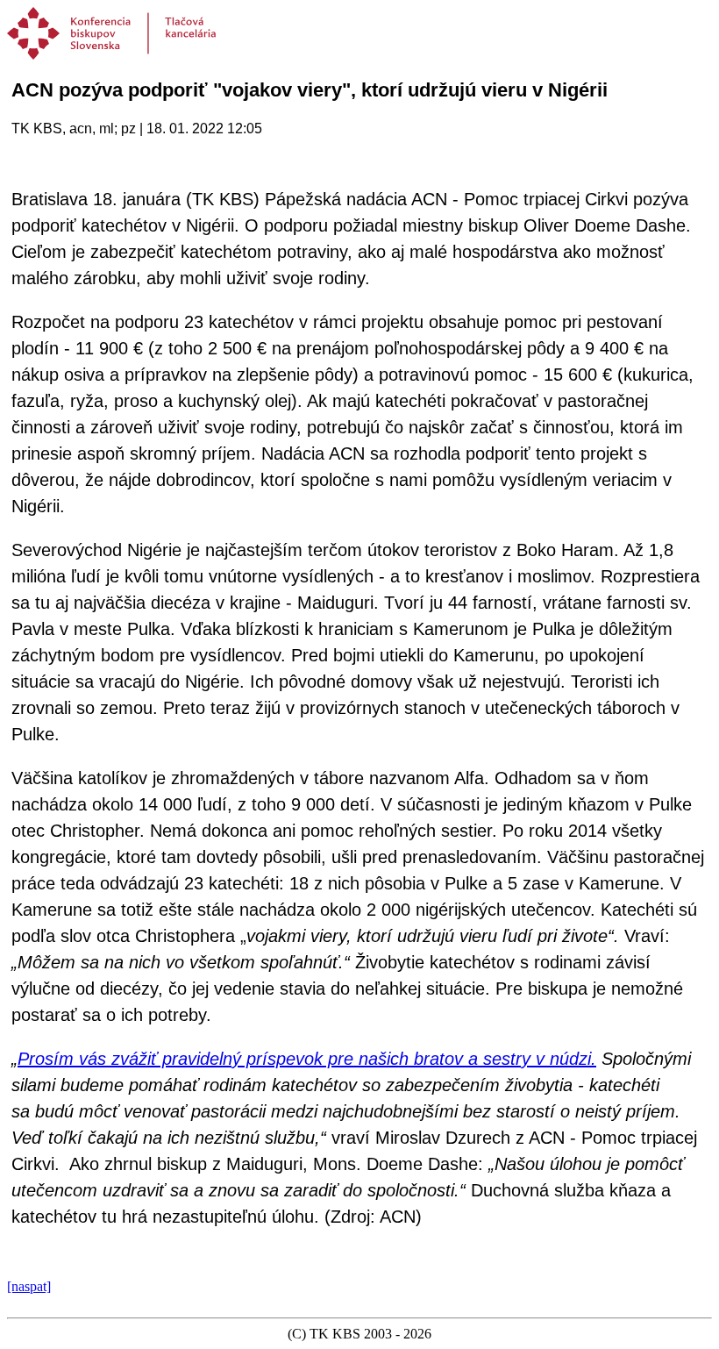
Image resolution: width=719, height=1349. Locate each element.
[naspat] (29, 1286)
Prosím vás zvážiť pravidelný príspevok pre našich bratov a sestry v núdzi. (307, 1058)
